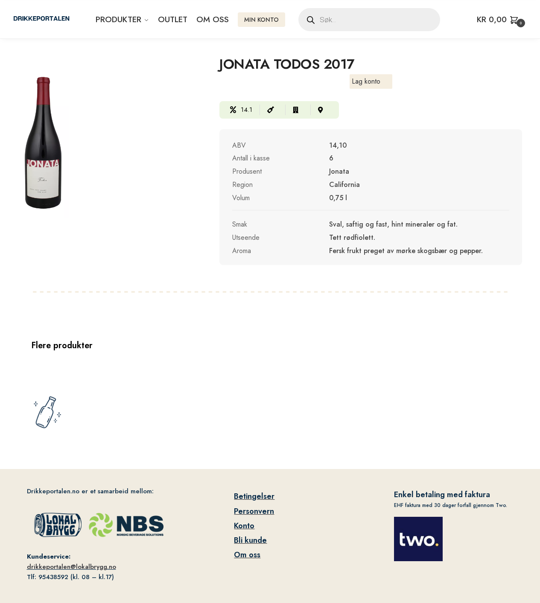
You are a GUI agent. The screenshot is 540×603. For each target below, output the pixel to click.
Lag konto (366, 81)
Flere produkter (62, 345)
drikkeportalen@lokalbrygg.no (71, 566)
